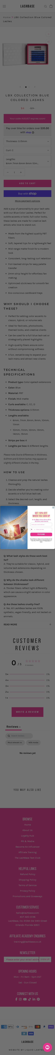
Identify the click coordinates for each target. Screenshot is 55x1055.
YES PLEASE (41, 534)
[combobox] (32, 529)
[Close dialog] (53, 508)
